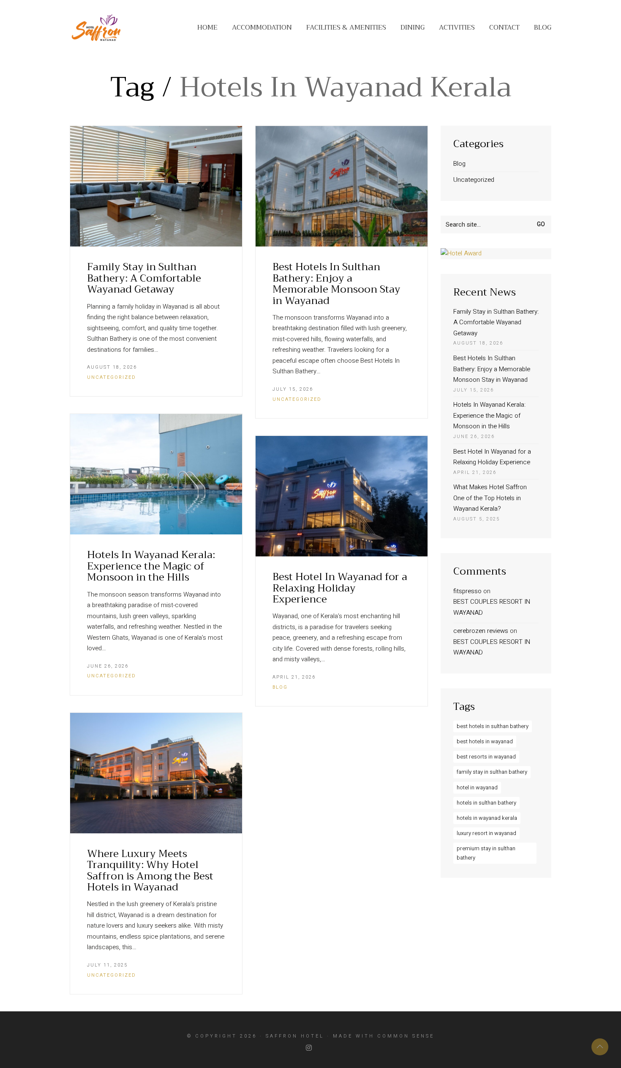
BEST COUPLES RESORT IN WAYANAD (491, 607)
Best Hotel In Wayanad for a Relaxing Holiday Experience (339, 588)
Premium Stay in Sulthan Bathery (486, 853)
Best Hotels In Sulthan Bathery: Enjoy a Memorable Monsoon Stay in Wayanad (336, 283)
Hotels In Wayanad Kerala (487, 818)
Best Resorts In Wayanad (486, 757)
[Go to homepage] (96, 27)
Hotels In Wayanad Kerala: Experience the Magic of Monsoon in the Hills (151, 566)
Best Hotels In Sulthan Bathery (492, 726)
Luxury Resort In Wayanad (486, 833)
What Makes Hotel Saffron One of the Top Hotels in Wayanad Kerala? (490, 497)
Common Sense (405, 1036)
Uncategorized (111, 377)
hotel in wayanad (477, 787)
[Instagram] (309, 1048)
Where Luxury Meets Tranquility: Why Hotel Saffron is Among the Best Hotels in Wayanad (150, 870)
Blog (280, 687)
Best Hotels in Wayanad (485, 741)
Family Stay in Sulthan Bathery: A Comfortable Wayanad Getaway (144, 278)
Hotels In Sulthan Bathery (486, 803)
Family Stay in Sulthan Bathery (492, 772)
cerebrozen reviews (480, 630)
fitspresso (467, 591)
